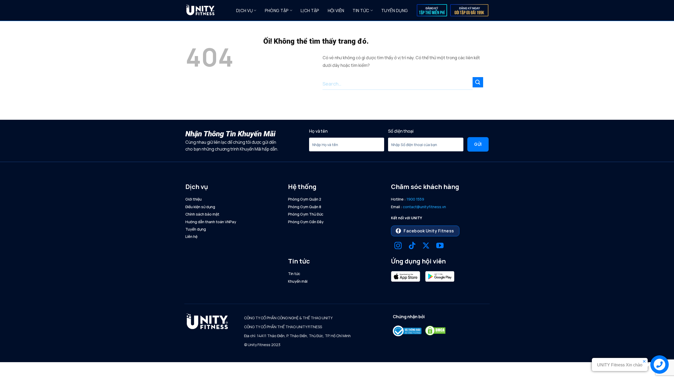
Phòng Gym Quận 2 (304, 199)
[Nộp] (478, 82)
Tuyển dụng (394, 10)
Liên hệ (191, 236)
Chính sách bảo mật (202, 214)
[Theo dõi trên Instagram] (398, 246)
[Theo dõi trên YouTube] (440, 246)
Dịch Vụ (244, 10)
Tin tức (361, 10)
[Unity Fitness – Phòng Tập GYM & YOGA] (207, 10)
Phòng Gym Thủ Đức (305, 214)
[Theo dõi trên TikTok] (412, 246)
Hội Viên (336, 10)
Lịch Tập (310, 10)
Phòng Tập (277, 10)
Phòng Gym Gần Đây (306, 221)
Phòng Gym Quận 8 (304, 206)
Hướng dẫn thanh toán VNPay (210, 221)
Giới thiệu (193, 199)
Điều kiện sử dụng (200, 206)
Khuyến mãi (298, 281)
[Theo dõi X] (426, 246)
